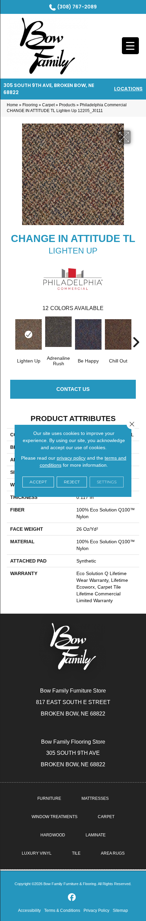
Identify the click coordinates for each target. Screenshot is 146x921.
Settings (106, 481)
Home (12, 105)
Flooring (30, 105)
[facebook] (72, 897)
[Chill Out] (118, 334)
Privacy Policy (96, 910)
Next (136, 332)
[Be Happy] (88, 334)
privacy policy (71, 458)
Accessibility (29, 910)
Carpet (48, 105)
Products (67, 105)
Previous (10, 332)
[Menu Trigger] (130, 45)
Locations (128, 88)
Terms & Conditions (62, 910)
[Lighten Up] (28, 334)
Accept (38, 481)
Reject (72, 481)
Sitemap (120, 910)
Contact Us (73, 389)
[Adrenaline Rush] (58, 332)
